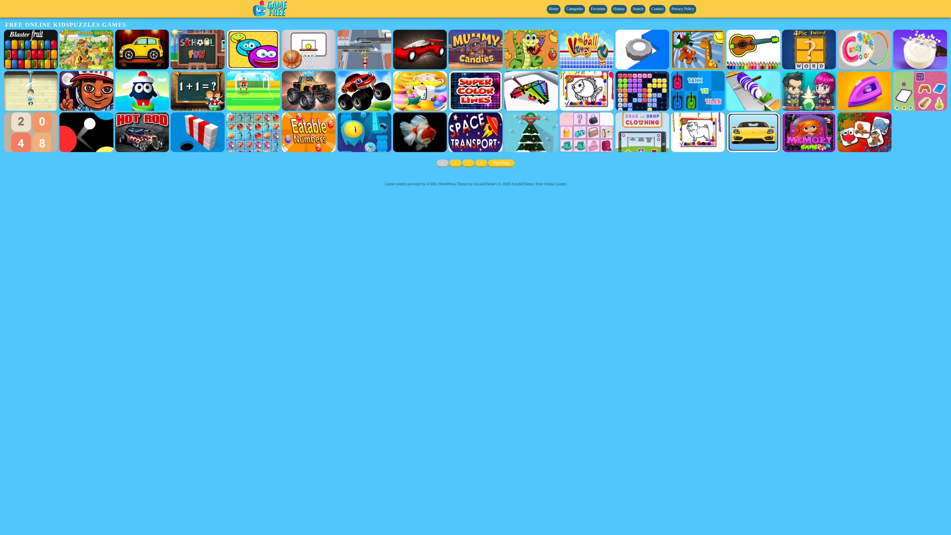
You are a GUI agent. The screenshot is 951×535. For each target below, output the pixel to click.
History (619, 9)
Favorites (598, 9)
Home (553, 9)
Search (638, 9)
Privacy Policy (682, 9)
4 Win (431, 184)
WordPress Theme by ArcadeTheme (467, 184)
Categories (574, 9)
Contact (657, 9)
